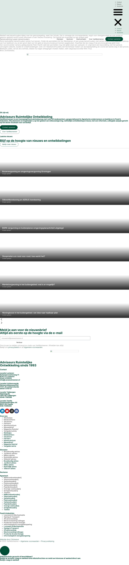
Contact (119, 2)
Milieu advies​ (9, 455)
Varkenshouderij (10, 485)
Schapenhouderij (11, 491)
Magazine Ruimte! (11, 429)
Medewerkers (9, 420)
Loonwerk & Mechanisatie (14, 515)
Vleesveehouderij (11, 479)
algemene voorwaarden (33, 347)
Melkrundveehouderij (12, 478)
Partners (7, 423)
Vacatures (120, 6)
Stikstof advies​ (10, 459)
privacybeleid (13, 347)
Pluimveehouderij (11, 483)
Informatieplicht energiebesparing (18, 524)
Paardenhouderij (10, 487)
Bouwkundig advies (12, 452)
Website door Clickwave (9, 539)
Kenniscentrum (10, 425)
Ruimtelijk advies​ (11, 457)
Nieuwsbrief (9, 427)
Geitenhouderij (10, 481)
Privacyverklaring (47, 541)
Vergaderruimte (10, 431)
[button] (118, 17)
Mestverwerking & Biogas (14, 521)
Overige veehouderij (12, 489)
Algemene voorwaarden (29, 541)
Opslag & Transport (11, 517)
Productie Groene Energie (14, 523)
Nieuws (119, 4)
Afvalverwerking (10, 519)
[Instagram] (11, 411)
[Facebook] (16, 411)
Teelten (7, 493)
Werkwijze (8, 418)
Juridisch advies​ (10, 453)
